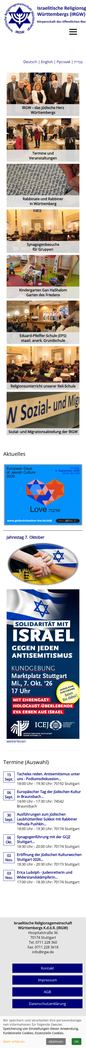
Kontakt (47, 968)
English (47, 61)
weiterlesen (16, 741)
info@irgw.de (43, 952)
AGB (47, 991)
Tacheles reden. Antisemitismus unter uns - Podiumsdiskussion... (48, 776)
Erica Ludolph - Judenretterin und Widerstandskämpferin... (44, 875)
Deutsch (30, 61)
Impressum (47, 980)
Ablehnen (56, 1041)
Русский (63, 61)
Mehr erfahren (14, 1041)
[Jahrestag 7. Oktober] (43, 564)
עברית (78, 61)
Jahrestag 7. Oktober (25, 537)
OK (76, 1041)
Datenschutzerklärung (47, 1003)
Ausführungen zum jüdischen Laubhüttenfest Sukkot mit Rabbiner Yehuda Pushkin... (47, 819)
